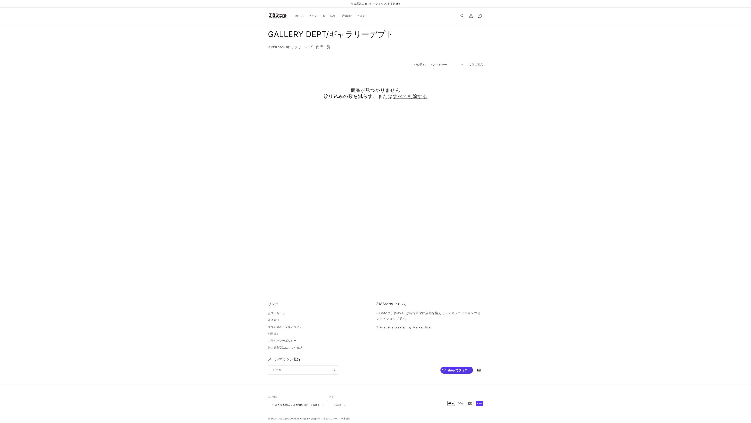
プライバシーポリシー (282, 340)
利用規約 (273, 333)
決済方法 (273, 320)
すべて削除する (410, 96)
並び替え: (420, 64)
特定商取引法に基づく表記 (285, 347)
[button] (462, 16)
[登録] (334, 369)
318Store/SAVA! (287, 418)
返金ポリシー (330, 418)
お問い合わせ (276, 313)
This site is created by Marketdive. (403, 327)
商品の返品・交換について (285, 326)
